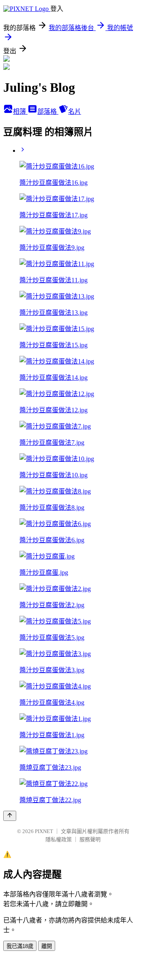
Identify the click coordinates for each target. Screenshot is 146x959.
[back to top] (9, 816)
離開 (46, 946)
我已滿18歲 (19, 946)
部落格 (47, 111)
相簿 (20, 111)
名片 (74, 111)
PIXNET (44, 831)
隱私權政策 (58, 839)
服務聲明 (90, 839)
